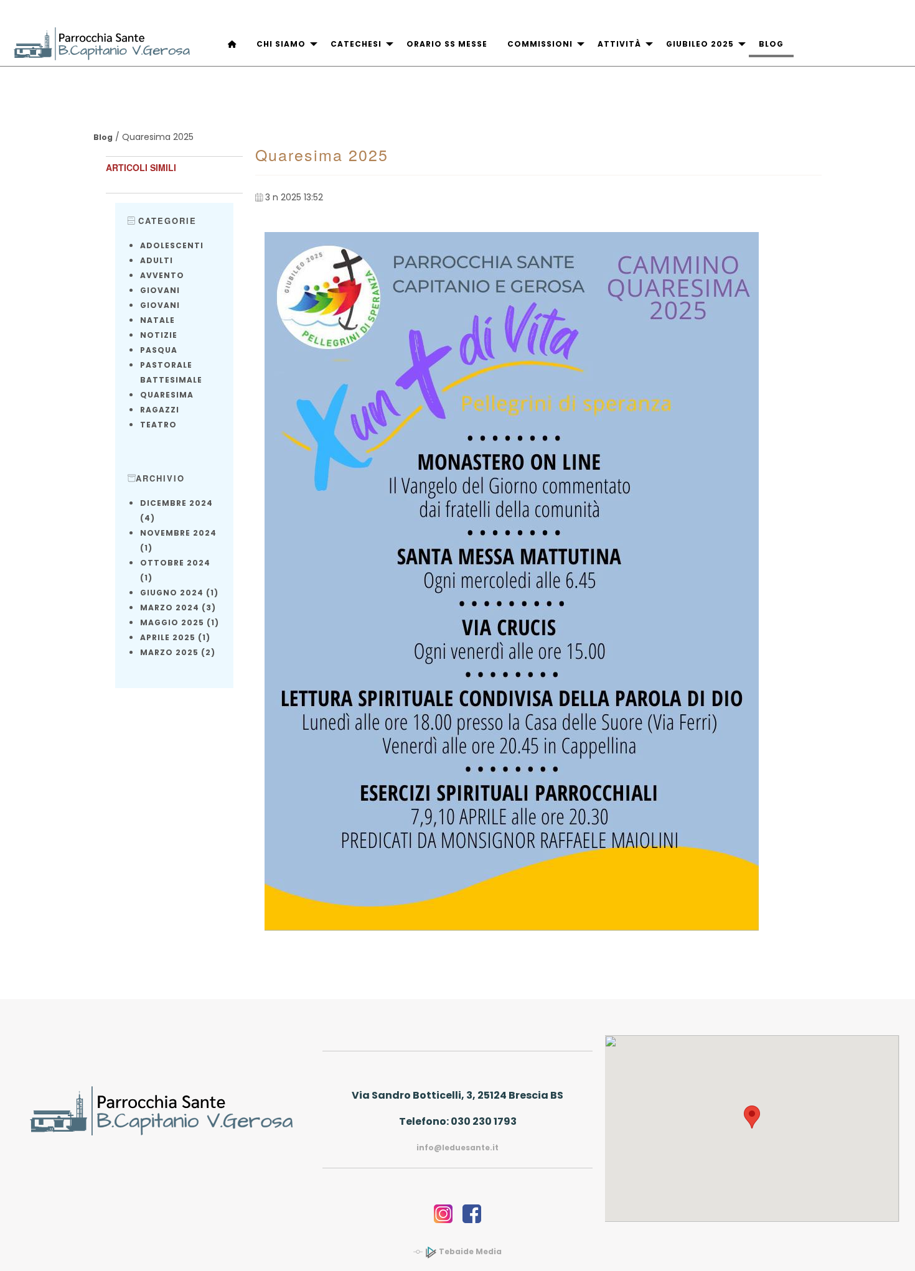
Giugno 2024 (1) (179, 592)
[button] (752, 1117)
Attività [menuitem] (619, 44)
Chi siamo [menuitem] (281, 44)
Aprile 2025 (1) (175, 637)
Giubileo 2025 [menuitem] (700, 44)
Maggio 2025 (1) (179, 622)
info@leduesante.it (457, 1147)
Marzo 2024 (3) (178, 607)
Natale (157, 320)
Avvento (162, 275)
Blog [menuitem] (771, 44)
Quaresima (167, 394)
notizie (158, 335)
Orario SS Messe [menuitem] (446, 44)
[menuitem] (232, 44)
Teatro (158, 424)
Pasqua (158, 350)
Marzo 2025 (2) (177, 652)
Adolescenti (172, 245)
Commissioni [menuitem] (540, 44)
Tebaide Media (469, 1251)
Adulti (156, 260)
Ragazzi (159, 409)
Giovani (160, 290)
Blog (103, 137)
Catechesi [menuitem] (356, 44)
